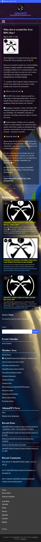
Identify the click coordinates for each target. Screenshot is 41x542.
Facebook (5, 504)
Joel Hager (35, 537)
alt (6, 203)
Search (4, 327)
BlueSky (4, 522)
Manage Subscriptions (9, 397)
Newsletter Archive (8, 401)
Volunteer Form (7, 383)
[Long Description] (20, 8)
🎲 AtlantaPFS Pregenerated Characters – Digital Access (19, 358)
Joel (16, 36)
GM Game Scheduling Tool (10, 365)
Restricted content (7, 390)
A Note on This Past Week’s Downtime (14, 445)
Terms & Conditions (8, 496)
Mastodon (5, 515)
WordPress (23, 539)
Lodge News (16, 176)
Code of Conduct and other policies (13, 362)
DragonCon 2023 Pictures (10, 394)
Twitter (4, 507)
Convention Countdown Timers (11, 372)
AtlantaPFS (20, 13)
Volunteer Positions (8, 379)
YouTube (5, 518)
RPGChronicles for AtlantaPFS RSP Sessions (15, 387)
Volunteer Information (9, 376)
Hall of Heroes (6, 354)
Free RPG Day (7, 176)
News (3, 412)
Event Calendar (7, 343)
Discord (4, 511)
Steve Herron (6, 461)
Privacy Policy (6, 493)
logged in (13, 319)
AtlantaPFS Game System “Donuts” (13, 369)
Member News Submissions (10, 416)
